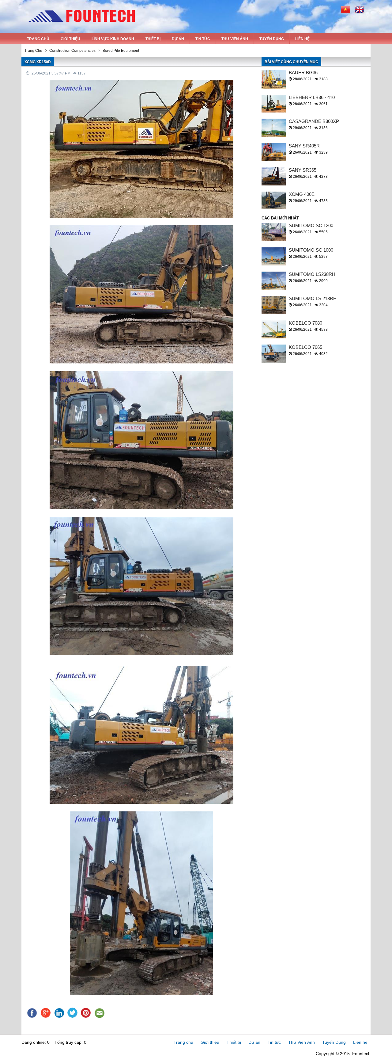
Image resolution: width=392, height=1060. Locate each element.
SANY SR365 (302, 170)
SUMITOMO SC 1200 (311, 225)
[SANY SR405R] (275, 152)
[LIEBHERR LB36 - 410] (275, 103)
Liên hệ (302, 39)
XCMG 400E (302, 194)
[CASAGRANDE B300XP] (275, 128)
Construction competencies (72, 50)
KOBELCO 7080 (305, 323)
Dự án (178, 39)
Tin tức (202, 39)
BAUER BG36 (303, 72)
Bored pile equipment (121, 50)
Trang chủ (38, 39)
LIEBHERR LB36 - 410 (312, 97)
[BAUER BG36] (275, 79)
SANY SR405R (304, 145)
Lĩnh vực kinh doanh (113, 39)
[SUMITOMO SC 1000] (275, 256)
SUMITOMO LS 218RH (313, 298)
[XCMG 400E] (275, 200)
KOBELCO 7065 (305, 347)
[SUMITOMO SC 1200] (275, 232)
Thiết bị (152, 39)
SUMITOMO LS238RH (312, 274)
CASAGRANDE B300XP (314, 121)
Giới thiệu (70, 39)
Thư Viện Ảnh (234, 39)
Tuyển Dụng (271, 39)
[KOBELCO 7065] (275, 354)
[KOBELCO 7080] (275, 329)
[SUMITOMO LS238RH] (275, 281)
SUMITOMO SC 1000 (311, 250)
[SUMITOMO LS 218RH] (275, 305)
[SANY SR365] (275, 176)
